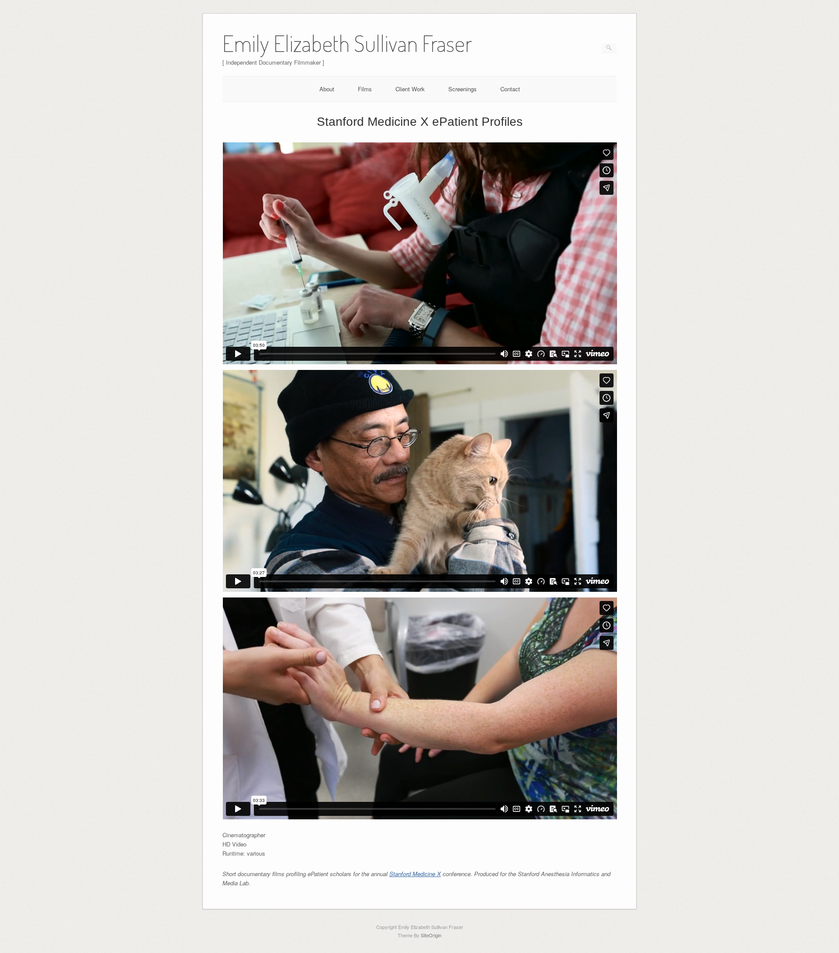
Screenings (462, 89)
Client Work (410, 89)
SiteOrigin (431, 935)
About (326, 89)
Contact (510, 89)
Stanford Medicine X (415, 874)
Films (365, 89)
